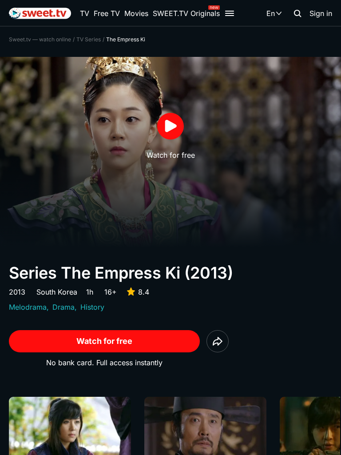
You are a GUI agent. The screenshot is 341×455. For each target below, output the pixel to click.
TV (84, 13)
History (92, 307)
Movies (136, 13)
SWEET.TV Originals (186, 13)
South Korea (56, 291)
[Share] (217, 341)
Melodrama (28, 307)
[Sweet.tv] (40, 13)
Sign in (320, 13)
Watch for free (104, 341)
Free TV (107, 13)
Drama (63, 307)
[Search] (297, 13)
